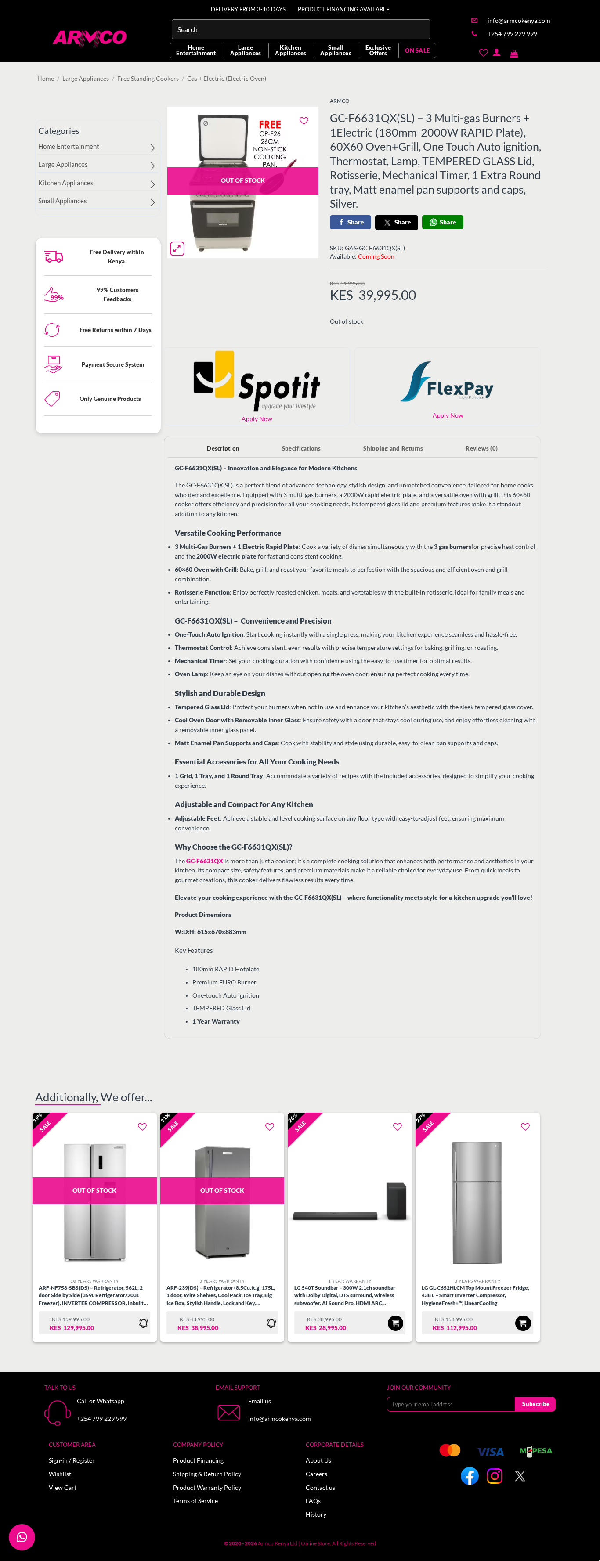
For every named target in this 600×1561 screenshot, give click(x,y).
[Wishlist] (483, 52)
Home (45, 78)
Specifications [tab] (301, 448)
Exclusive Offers (378, 50)
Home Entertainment (196, 50)
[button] (514, 52)
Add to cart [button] (395, 1323)
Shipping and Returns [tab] (393, 448)
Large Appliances (245, 50)
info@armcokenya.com (279, 1418)
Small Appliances (335, 50)
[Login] (496, 52)
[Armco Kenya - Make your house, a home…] (90, 39)
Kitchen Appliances (290, 50)
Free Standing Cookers (148, 78)
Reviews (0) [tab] (482, 448)
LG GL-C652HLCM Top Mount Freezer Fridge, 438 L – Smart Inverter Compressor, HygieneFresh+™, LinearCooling (475, 1295)
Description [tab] (223, 448)
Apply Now (448, 415)
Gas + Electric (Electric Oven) (226, 78)
